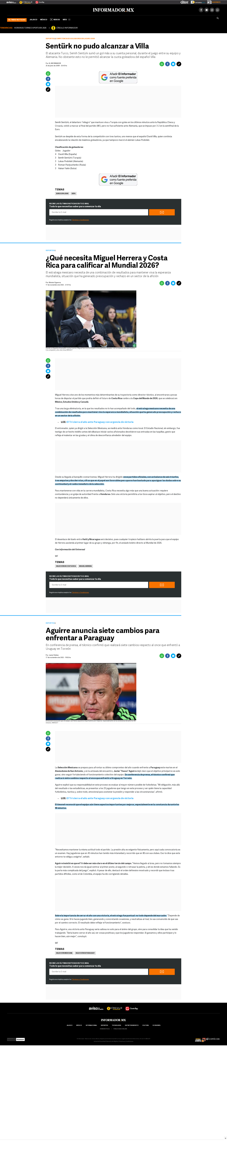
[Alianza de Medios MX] (200, 1038)
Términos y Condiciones (80, 219)
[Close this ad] (225, 1138)
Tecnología (116, 1025)
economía (156, 1025)
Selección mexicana (64, 952)
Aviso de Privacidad (100, 1041)
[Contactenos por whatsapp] (217, 9)
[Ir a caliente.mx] (184, 2)
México (43, 19)
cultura (145, 1025)
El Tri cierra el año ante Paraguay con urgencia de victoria (100, 421)
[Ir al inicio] (35, 9)
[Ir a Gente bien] (132, 1006)
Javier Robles (54, 655)
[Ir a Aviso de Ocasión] (96, 1006)
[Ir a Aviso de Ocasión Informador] (11, 1)
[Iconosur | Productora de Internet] (11, 1038)
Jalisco (33, 19)
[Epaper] (197, 2)
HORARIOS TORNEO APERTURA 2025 (30, 27)
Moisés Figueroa (55, 282)
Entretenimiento (131, 1025)
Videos (56, 19)
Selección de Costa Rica (66, 566)
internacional (91, 1025)
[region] (113, 1145)
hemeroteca (105, 1028)
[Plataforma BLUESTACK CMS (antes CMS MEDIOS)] (20, 1038)
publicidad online (120, 1028)
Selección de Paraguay (85, 952)
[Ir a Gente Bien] (38, 1)
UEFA (73, 193)
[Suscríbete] (212, 2)
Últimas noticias (16, 19)
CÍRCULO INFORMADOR (67, 27)
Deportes (50, 38)
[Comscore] (213, 1038)
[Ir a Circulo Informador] (24, 1)
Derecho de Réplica (112, 1041)
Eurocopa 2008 (62, 193)
